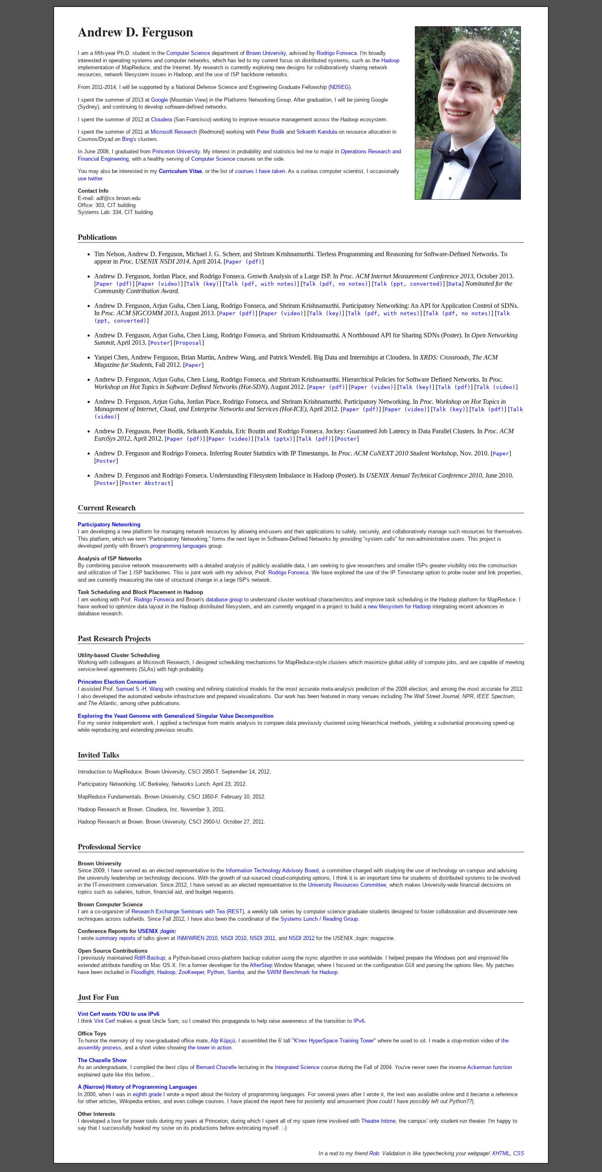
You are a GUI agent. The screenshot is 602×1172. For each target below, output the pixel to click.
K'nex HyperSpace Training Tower (334, 1041)
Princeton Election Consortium (117, 682)
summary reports (115, 938)
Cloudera (161, 119)
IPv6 (358, 1021)
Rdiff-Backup (149, 958)
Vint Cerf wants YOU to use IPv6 (118, 1014)
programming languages (178, 546)
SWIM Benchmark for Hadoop (302, 972)
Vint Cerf (104, 1021)
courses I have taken (260, 171)
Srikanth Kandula (316, 132)
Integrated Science (297, 1067)
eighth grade (147, 1094)
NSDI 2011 (262, 938)
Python (215, 972)
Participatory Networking (109, 524)
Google (159, 100)
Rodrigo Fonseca (337, 53)
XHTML (501, 1153)
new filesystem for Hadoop (399, 606)
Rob (374, 1153)
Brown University (266, 53)
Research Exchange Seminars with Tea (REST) (187, 911)
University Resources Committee (347, 885)
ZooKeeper (191, 972)
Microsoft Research (174, 132)
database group (224, 599)
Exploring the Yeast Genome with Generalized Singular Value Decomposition (176, 716)
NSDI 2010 (234, 938)
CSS (518, 1153)
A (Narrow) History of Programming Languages (137, 1087)
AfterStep (261, 965)
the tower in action (209, 1048)
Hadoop (390, 60)
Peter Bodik (271, 132)
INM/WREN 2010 (197, 938)
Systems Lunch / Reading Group (319, 919)
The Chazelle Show (102, 1060)
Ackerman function (489, 1067)
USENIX (148, 931)
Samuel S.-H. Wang (139, 689)
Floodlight (142, 972)
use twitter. (91, 178)
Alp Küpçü (222, 1041)
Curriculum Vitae (180, 171)
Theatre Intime (378, 1121)
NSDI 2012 (302, 938)
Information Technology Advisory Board (272, 870)
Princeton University (176, 151)
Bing (127, 139)
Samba (235, 972)
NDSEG (339, 87)
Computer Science (188, 53)
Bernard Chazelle (216, 1067)
